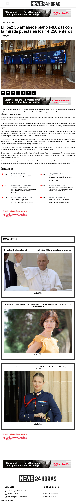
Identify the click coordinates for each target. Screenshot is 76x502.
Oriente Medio (27, 197)
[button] (7, 3)
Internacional (58, 174)
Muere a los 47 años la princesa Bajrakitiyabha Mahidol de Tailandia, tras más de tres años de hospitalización (60, 178)
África (51, 197)
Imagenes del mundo (18, 174)
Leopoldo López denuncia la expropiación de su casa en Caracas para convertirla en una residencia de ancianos (23, 190)
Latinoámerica (27, 185)
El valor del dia (7, 22)
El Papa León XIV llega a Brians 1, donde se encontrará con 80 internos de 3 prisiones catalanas (38, 250)
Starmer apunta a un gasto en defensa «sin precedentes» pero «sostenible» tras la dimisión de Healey (61, 189)
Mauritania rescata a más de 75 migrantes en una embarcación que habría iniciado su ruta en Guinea (60, 200)
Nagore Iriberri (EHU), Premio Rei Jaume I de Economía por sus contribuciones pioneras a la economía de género (38, 305)
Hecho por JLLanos (7, 500)
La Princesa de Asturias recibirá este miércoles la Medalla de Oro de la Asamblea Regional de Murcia (38, 367)
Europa (51, 185)
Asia (50, 174)
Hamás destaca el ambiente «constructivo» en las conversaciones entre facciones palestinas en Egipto (22, 200)
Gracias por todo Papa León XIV (21, 176)
